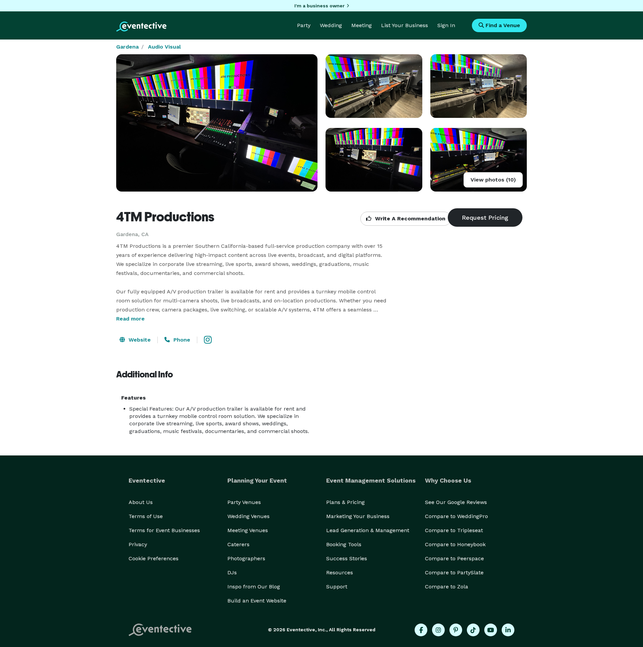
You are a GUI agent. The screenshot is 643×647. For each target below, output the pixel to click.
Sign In (446, 25)
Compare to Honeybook (455, 544)
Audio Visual (164, 47)
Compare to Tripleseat (454, 530)
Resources (339, 572)
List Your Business (404, 25)
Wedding (331, 25)
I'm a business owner (319, 5)
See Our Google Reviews (456, 502)
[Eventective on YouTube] (490, 630)
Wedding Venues (248, 516)
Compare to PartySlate (454, 572)
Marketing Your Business (357, 516)
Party (303, 25)
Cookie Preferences (153, 558)
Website (139, 340)
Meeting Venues (247, 530)
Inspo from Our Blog (253, 586)
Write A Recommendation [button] (409, 218)
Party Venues (244, 502)
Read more (130, 318)
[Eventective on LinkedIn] (508, 630)
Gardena (127, 47)
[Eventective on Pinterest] (455, 630)
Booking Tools (343, 544)
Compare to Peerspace (454, 558)
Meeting (361, 25)
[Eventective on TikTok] (473, 630)
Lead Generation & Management (367, 530)
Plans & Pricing (345, 502)
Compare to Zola (446, 586)
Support (336, 586)
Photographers (246, 558)
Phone (181, 340)
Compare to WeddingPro (456, 516)
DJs (232, 572)
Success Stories (346, 558)
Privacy (138, 544)
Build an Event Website (256, 600)
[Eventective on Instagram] (438, 630)
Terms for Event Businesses (164, 530)
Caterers (238, 544)
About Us (141, 502)
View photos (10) (493, 179)
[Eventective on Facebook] (421, 630)
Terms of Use (146, 516)
